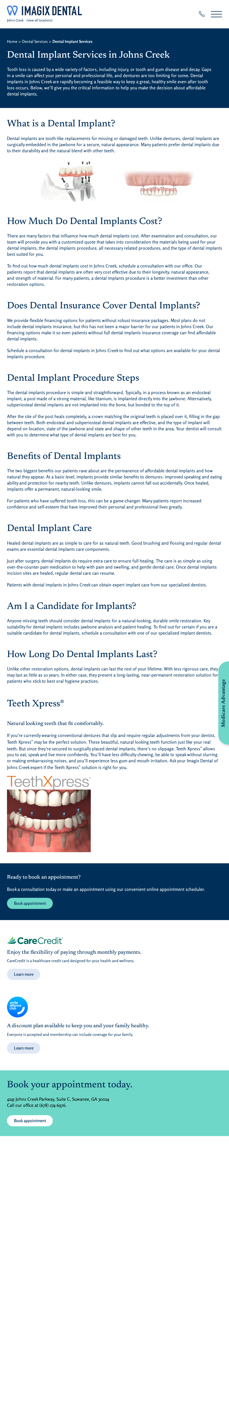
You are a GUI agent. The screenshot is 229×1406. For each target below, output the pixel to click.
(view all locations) (40, 20)
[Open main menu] (216, 14)
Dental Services (35, 41)
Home (12, 41)
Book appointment (30, 903)
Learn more (24, 974)
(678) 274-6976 (52, 1105)
